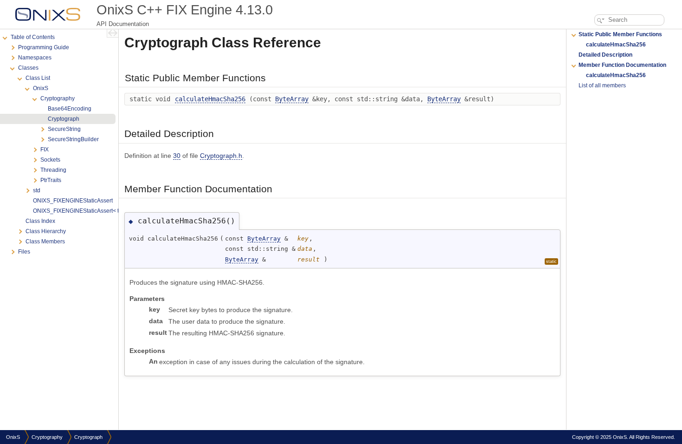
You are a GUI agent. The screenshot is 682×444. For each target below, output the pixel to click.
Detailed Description (605, 55)
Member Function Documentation (622, 65)
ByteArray (292, 99)
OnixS (13, 437)
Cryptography (47, 437)
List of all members (602, 85)
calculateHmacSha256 (210, 99)
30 (176, 155)
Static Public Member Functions (620, 34)
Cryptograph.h (221, 155)
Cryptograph (88, 437)
